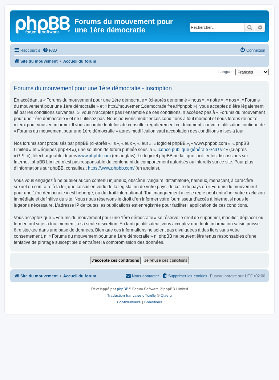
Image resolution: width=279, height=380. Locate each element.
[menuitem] (50, 50)
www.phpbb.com (94, 155)
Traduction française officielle (131, 295)
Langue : (226, 72)
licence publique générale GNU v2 (191, 149)
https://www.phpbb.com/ (111, 168)
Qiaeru (166, 295)
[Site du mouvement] (43, 23)
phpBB (123, 289)
